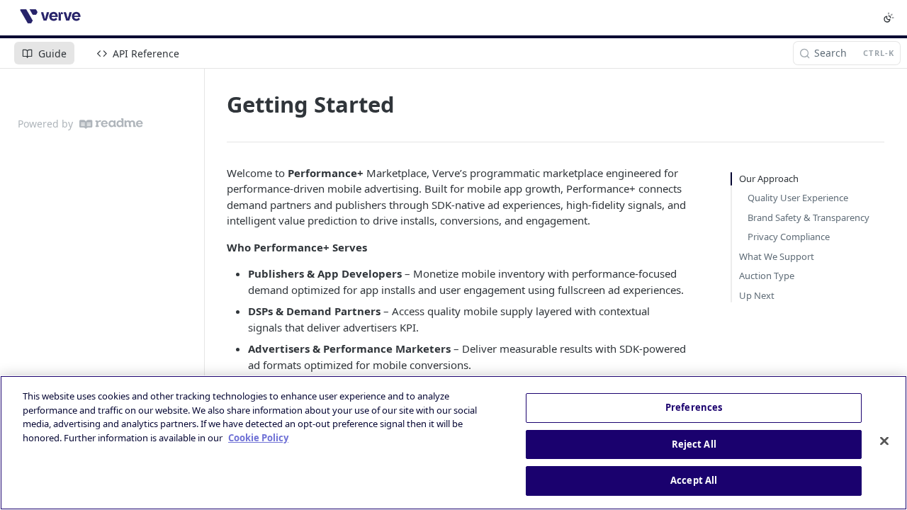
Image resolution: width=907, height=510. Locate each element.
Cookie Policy (258, 437)
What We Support (776, 256)
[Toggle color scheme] (888, 17)
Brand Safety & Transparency (808, 217)
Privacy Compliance (789, 236)
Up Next (756, 295)
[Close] (884, 441)
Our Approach (769, 178)
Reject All (694, 444)
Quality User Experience (798, 197)
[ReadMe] (111, 123)
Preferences (693, 407)
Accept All (693, 480)
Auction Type (766, 275)
